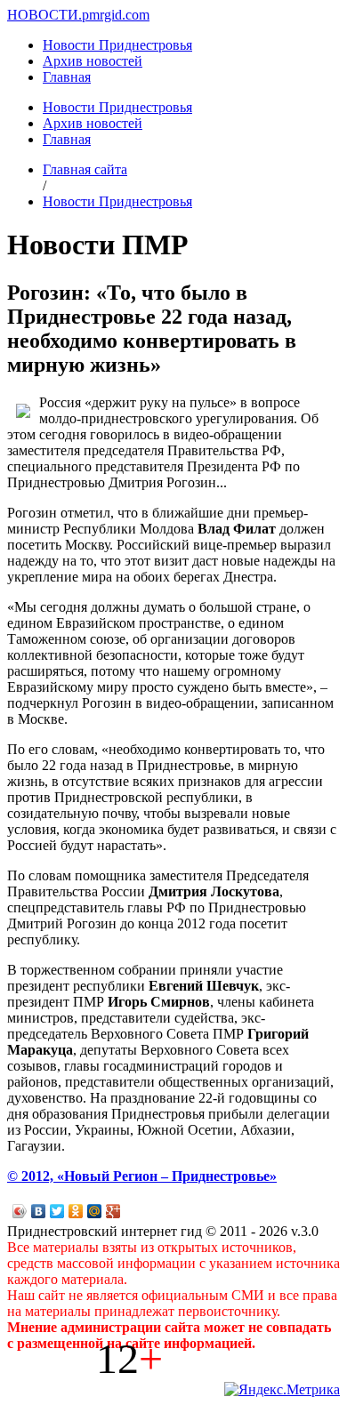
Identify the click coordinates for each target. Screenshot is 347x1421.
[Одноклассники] (76, 1211)
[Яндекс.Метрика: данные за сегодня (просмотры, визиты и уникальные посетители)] (282, 1390)
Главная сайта (85, 169)
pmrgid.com (115, 14)
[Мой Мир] (94, 1211)
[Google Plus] (113, 1211)
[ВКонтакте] (38, 1211)
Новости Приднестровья (117, 44)
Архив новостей (92, 60)
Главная (67, 76)
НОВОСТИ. (44, 14)
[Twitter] (57, 1211)
